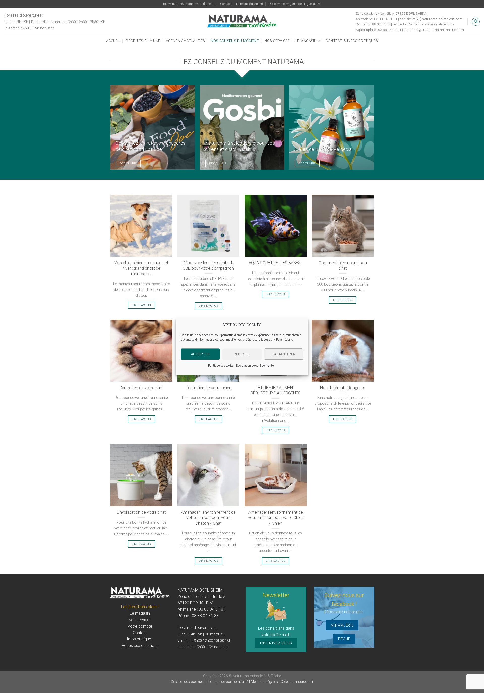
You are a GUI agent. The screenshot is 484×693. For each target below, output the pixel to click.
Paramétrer (284, 354)
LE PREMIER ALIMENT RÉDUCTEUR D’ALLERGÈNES (276, 390)
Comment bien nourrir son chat (343, 265)
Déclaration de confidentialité (255, 365)
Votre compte (140, 626)
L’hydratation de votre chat (141, 512)
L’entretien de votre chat (141, 387)
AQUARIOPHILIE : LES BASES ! (275, 262)
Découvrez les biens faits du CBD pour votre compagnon (208, 265)
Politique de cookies (221, 365)
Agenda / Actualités (185, 41)
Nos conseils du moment (235, 41)
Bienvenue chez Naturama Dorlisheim (188, 4)
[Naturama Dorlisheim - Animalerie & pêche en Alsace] (242, 21)
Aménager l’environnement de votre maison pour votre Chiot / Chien (275, 518)
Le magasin (306, 41)
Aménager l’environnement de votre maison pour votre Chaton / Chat (208, 518)
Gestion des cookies (188, 682)
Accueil (113, 41)
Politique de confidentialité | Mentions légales (242, 682)
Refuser (242, 354)
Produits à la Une (143, 41)
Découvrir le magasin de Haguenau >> (295, 4)
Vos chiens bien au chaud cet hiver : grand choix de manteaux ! (141, 268)
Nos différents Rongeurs (342, 387)
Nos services (277, 41)
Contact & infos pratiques (352, 41)
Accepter (200, 354)
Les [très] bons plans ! (140, 606)
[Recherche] (476, 22)
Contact (225, 4)
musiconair (304, 682)
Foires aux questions (140, 645)
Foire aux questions (249, 4)
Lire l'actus (141, 305)
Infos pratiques (140, 639)
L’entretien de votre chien (208, 387)
